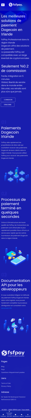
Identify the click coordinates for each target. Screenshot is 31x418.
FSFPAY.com (17, 410)
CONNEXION (8, 100)
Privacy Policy (6, 386)
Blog (2, 367)
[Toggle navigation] (3, 5)
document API (6, 308)
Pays (3, 369)
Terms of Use (6, 383)
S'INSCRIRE (7, 105)
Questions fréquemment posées (13, 372)
